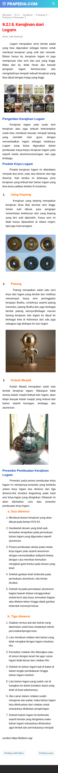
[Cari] (54, 4)
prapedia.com (22, 4)
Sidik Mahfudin (16, 36)
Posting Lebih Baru (14, 753)
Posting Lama (46, 753)
